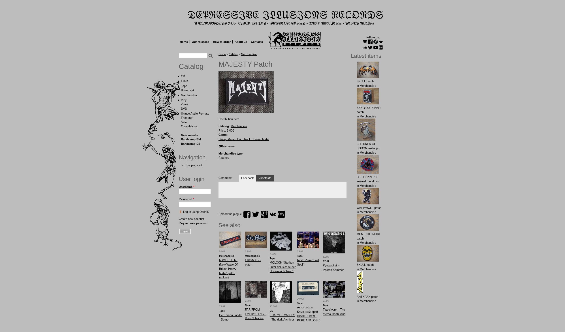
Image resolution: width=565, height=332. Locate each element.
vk (272, 214)
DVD (184, 108)
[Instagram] (381, 47)
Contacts (257, 41)
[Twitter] (370, 47)
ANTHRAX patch (367, 296)
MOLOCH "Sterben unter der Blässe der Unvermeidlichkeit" (283, 267)
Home (184, 41)
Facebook (247, 178)
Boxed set (187, 90)
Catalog (191, 66)
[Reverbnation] (381, 42)
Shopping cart (193, 165)
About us (241, 41)
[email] (365, 42)
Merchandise (189, 95)
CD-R (184, 81)
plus (264, 214)
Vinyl (184, 100)
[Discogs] (375, 42)
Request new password (193, 223)
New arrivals (189, 135)
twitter (255, 214)
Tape (184, 86)
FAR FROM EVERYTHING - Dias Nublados (255, 314)
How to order (222, 41)
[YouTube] (375, 47)
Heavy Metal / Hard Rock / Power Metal (243, 139)
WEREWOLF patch (369, 207)
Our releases (200, 41)
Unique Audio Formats (195, 113)
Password (186, 199)
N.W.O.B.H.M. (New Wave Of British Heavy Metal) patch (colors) (228, 268)
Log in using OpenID (196, 211)
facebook (246, 214)
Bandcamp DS (190, 143)
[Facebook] (370, 42)
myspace (281, 214)
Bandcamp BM (191, 139)
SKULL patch (365, 81)
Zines (184, 104)
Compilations (189, 126)
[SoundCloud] (365, 47)
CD (183, 76)
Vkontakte (264, 178)
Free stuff (187, 117)
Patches (223, 157)
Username (186, 187)
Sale (184, 122)
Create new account (191, 219)
